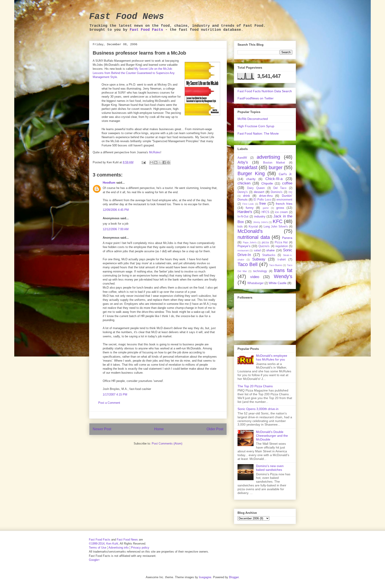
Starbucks (268, 255)
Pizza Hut (281, 242)
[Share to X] (160, 162)
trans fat (283, 270)
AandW (242, 157)
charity (251, 179)
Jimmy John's (260, 222)
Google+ (94, 559)
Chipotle (267, 183)
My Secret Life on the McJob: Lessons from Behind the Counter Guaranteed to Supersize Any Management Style (134, 72)
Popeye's (244, 246)
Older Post (215, 429)
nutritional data (254, 237)
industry (259, 216)
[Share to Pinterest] (168, 162)
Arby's (243, 162)
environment (284, 199)
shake (270, 250)
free (262, 203)
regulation (281, 246)
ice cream (281, 212)
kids (240, 226)
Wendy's (283, 276)
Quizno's (264, 246)
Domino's (277, 192)
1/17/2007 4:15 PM (115, 394)
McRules (154, 152)
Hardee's (245, 212)
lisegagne (205, 577)
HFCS (265, 212)
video (254, 277)
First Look (248, 204)
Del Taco (280, 188)
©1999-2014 (96, 543)
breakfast (247, 167)
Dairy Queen (256, 188)
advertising (268, 157)
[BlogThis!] (156, 162)
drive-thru (266, 195)
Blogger (234, 577)
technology (260, 271)
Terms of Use (97, 547)
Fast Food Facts (146, 30)
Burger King (251, 173)
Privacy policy (140, 547)
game (266, 208)
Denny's (243, 192)
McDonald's (250, 231)
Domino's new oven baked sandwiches (270, 467)
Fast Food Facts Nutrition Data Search (265, 91)
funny (250, 207)
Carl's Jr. (286, 174)
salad (257, 250)
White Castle (278, 283)
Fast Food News (126, 17)
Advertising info (119, 547)
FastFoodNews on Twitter (256, 98)
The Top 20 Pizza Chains (255, 386)
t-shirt (282, 259)
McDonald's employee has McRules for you (271, 357)
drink (246, 195)
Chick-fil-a (274, 179)
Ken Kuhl (112, 543)
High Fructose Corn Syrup (256, 126)
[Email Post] (143, 162)
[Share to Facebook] (164, 162)
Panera (287, 238)
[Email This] (151, 162)
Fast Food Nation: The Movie (258, 133)
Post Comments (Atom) (167, 443)
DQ (290, 192)
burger (276, 167)
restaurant (243, 250)
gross (280, 207)
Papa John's (250, 242)
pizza (265, 242)
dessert (259, 192)
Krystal (253, 226)
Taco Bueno (275, 265)
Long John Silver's (276, 226)
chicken (244, 183)
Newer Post (102, 429)
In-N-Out (243, 216)
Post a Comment (109, 402)
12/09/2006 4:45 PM (116, 209)
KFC (278, 221)
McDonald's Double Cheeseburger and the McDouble (272, 435)
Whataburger (255, 283)
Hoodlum (109, 182)
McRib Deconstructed (253, 119)
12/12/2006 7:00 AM (116, 229)
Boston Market (274, 162)
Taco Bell (248, 264)
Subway (258, 259)
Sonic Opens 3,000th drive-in (258, 409)
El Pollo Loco (262, 199)
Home (159, 429)
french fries (284, 203)
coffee (287, 183)
